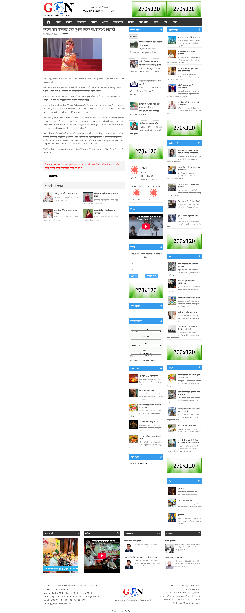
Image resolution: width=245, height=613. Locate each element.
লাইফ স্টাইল (143, 21)
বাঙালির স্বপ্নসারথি (170, 541)
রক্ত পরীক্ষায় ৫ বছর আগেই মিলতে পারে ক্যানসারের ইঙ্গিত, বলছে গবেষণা (188, 441)
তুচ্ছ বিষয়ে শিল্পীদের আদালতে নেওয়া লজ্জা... (65, 211)
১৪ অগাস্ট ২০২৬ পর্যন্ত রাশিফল (148, 421)
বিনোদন (131, 21)
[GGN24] (58, 9)
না (132, 269)
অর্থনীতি (94, 21)
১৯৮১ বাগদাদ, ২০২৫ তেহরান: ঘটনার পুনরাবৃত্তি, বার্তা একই (188, 327)
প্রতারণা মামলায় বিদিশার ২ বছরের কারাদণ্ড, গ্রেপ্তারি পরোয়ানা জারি (188, 151)
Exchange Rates (149, 360)
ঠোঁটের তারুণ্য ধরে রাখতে (146, 390)
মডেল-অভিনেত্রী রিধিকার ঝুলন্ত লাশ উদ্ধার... (106, 195)
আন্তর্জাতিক (81, 21)
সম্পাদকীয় (129, 533)
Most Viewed (133, 36)
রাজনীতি (69, 21)
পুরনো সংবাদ (133, 463)
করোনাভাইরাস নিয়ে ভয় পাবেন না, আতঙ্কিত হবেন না (140, 557)
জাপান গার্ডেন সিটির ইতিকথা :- (133, 540)
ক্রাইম (156, 21)
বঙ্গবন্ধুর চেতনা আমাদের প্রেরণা (174, 557)
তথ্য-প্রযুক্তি (118, 21)
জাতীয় (58, 21)
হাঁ (132, 263)
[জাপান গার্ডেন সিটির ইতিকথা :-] (128, 548)
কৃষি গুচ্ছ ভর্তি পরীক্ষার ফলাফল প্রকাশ (189, 297)
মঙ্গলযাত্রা (181, 515)
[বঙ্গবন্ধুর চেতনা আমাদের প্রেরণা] (169, 565)
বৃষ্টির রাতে (181, 488)
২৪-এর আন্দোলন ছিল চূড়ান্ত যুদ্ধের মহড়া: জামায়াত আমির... (64, 568)
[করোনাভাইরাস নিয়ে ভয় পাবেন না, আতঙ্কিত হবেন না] (128, 564)
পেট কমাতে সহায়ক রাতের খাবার (187, 425)
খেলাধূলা (105, 21)
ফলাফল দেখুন (151, 275)
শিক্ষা (165, 21)
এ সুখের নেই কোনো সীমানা (185, 500)
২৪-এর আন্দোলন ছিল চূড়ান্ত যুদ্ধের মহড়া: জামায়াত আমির (188, 69)
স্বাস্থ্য (175, 21)
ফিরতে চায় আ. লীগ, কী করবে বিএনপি (189, 201)
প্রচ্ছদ (48, 22)
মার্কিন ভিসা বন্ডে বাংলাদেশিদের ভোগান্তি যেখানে (186, 281)
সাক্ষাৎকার (169, 533)
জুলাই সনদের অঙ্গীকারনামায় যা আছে (188, 312)
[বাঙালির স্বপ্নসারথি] (169, 548)
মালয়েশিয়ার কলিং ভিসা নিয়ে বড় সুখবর (189, 37)
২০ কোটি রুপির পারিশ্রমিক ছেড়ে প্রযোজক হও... (104, 211)
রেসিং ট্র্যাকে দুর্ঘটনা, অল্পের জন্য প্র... (66, 193)
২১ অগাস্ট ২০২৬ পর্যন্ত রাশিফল (148, 376)
